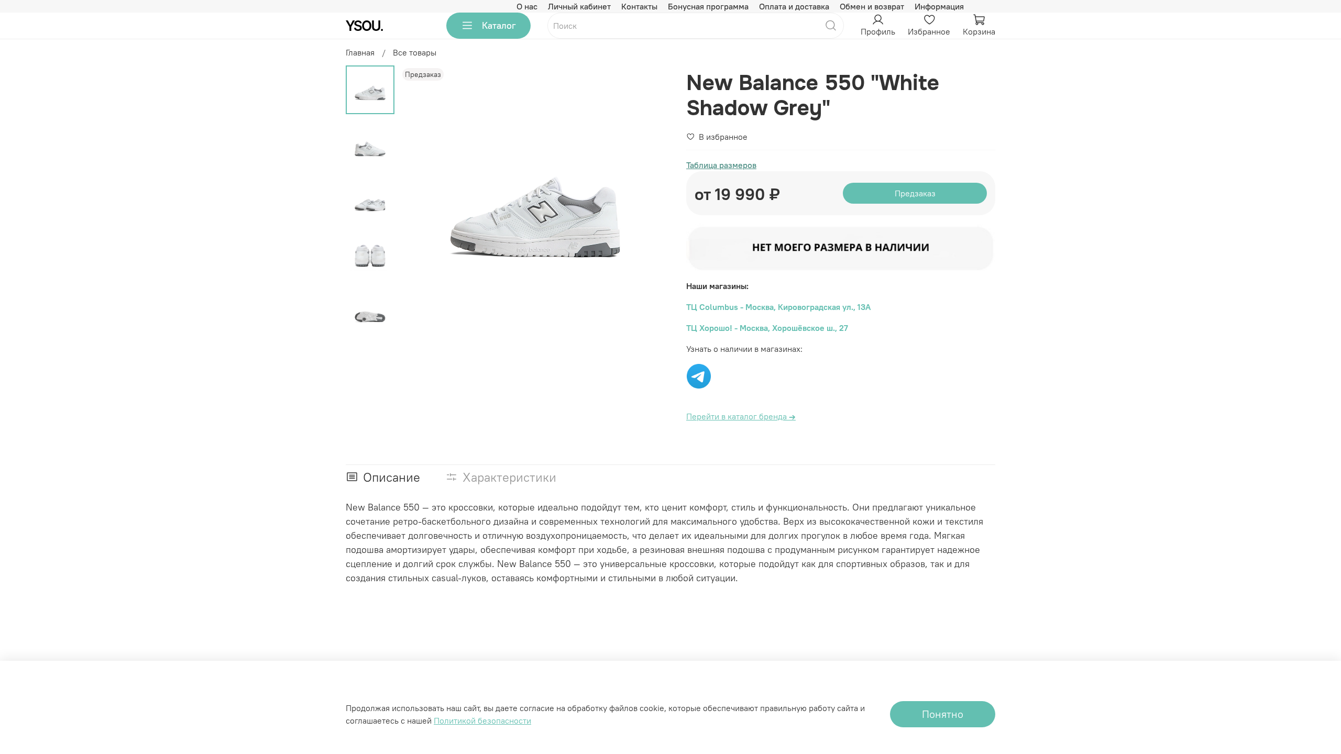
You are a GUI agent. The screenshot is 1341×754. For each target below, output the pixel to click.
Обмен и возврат (872, 6)
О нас (526, 6)
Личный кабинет (579, 6)
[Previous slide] (420, 200)
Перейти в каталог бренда (741, 416)
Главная (360, 52)
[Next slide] (649, 200)
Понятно (942, 713)
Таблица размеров (721, 165)
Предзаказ (915, 193)
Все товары (414, 52)
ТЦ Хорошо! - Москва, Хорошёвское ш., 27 (767, 328)
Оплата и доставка (794, 6)
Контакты (639, 6)
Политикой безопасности (482, 720)
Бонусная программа (708, 6)
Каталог (499, 25)
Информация (939, 6)
